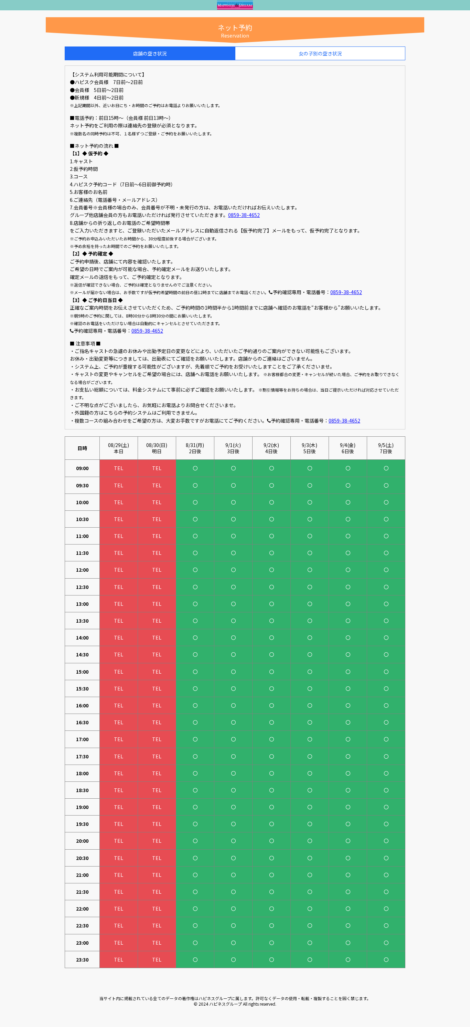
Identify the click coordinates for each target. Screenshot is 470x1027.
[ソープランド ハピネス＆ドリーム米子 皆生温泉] (235, 6)
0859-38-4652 (244, 214)
